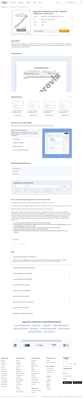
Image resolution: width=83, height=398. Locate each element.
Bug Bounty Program (78, 396)
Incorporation (4, 373)
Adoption (3, 360)
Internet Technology (20, 373)
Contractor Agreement (46, 191)
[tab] (26, 133)
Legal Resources (34, 366)
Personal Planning (4, 380)
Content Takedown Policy (68, 396)
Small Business (4, 382)
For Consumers (49, 368)
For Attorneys (49, 372)
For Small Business (50, 370)
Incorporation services (51, 362)
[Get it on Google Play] (77, 382)
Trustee (16, 171)
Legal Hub (33, 360)
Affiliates (33, 369)
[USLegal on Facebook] (67, 364)
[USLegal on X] (64, 364)
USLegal (48, 378)
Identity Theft (4, 371)
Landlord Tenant (4, 375)
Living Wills (18, 377)
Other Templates (19, 391)
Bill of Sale (18, 364)
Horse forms (25, 191)
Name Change (4, 378)
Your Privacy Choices (46, 396)
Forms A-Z (18, 389)
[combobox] (61, 2)
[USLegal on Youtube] (75, 364)
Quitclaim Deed (17, 191)
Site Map (33, 375)
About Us (33, 362)
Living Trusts (17, 168)
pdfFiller (48, 382)
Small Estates (19, 384)
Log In (40, 224)
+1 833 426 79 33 (67, 368)
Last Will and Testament (48, 189)
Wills (17, 386)
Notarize (48, 360)
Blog (32, 367)
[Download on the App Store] (67, 382)
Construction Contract (35, 191)
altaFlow (48, 385)
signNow (48, 384)
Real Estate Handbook (36, 390)
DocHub (48, 387)
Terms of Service (54, 396)
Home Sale (39, 189)
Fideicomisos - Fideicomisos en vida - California (52, 16)
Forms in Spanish (35, 378)
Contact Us (33, 371)
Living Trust (32, 189)
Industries (33, 377)
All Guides (33, 392)
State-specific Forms (35, 382)
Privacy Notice (60, 396)
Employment (3, 369)
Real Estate (18, 382)
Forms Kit (33, 384)
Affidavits (18, 360)
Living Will (25, 189)
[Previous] (68, 97)
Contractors (3, 364)
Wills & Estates (4, 384)
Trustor (16, 173)
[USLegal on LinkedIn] (71, 364)
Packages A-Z (4, 386)
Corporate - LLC (19, 366)
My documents (48, 215)
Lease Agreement (17, 189)
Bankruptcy (3, 362)
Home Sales (3, 367)
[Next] (71, 97)
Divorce (2, 366)
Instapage (48, 389)
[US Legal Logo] (66, 358)
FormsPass (48, 380)
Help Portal (33, 364)
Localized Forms (34, 380)
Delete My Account (35, 373)
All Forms (18, 388)
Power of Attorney (59, 189)
